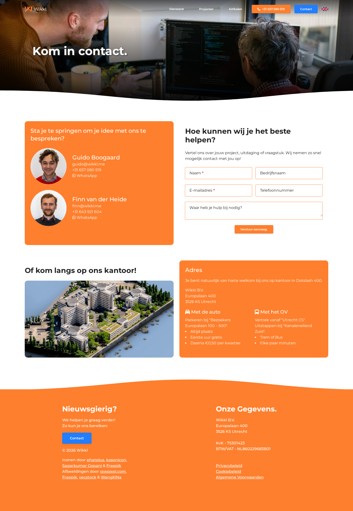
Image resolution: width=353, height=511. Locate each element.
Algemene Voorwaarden (240, 477)
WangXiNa (111, 477)
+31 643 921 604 (87, 211)
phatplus (95, 460)
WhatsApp (86, 175)
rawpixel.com (113, 471)
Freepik (113, 465)
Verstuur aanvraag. (254, 229)
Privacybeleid (229, 465)
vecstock (87, 477)
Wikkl (82, 450)
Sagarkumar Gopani (82, 465)
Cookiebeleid (228, 471)
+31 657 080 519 (86, 170)
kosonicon (116, 460)
